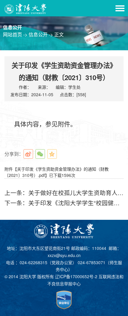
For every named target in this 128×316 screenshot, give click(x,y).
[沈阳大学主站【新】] (25, 8)
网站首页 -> (16, 34)
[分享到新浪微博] (28, 154)
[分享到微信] (40, 154)
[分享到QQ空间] (52, 154)
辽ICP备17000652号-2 (76, 276)
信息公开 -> (41, 34)
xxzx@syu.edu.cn (64, 255)
